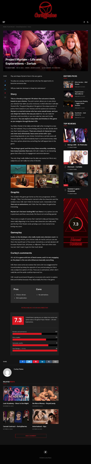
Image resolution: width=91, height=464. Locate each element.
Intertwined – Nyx (39, 426)
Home (4, 26)
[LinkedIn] (5, 89)
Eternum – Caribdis (75, 167)
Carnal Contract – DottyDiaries (15, 426)
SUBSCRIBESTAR (42, 308)
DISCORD (32, 308)
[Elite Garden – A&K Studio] (68, 84)
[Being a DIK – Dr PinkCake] (76, 135)
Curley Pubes (11, 68)
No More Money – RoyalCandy (43, 403)
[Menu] (4, 22)
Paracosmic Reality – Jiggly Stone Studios (81, 103)
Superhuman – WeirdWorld (80, 93)
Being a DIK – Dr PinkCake (77, 145)
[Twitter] (5, 85)
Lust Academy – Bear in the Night (16, 403)
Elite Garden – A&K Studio (81, 83)
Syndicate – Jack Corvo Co (80, 114)
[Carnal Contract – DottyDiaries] (16, 416)
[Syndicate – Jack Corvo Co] (68, 115)
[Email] (5, 97)
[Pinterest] (5, 93)
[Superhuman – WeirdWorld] (68, 94)
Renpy (8, 54)
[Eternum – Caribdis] (76, 157)
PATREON (24, 308)
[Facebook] (5, 81)
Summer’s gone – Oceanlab (74, 190)
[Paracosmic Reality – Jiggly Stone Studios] (68, 103)
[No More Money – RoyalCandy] (45, 393)
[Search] (87, 22)
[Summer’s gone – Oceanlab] (76, 179)
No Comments (47, 68)
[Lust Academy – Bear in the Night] (16, 393)
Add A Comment (31, 436)
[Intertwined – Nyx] (45, 416)
